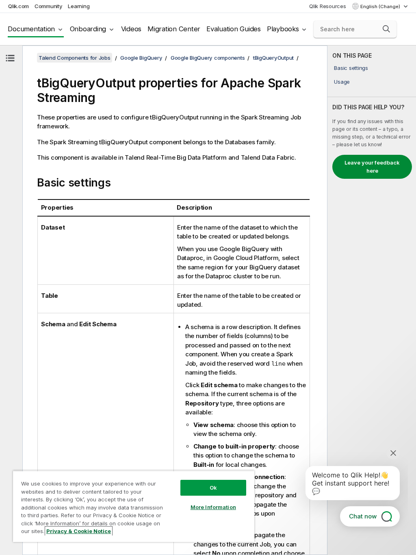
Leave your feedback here (372, 166)
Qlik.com (18, 6)
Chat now (363, 516)
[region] (133, 506)
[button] (386, 29)
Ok (213, 487)
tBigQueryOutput (273, 57)
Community (49, 6)
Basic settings (351, 68)
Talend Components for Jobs (74, 57)
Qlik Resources (327, 6)
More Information (213, 507)
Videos (131, 29)
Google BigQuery (141, 57)
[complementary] (371, 300)
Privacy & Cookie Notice (78, 531)
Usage (342, 81)
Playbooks (283, 29)
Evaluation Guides (233, 29)
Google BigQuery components (208, 57)
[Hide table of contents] (10, 58)
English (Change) (380, 6)
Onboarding (88, 29)
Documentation (31, 29)
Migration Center (173, 29)
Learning (78, 6)
